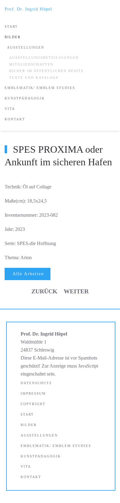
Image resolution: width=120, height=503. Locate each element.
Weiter (76, 291)
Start (11, 26)
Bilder (13, 37)
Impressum (33, 393)
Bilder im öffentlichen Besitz (46, 71)
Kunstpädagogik (25, 98)
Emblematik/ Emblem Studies (40, 88)
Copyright (33, 404)
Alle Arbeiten (28, 274)
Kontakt (15, 119)
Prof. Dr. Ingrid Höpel (28, 9)
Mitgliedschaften (31, 64)
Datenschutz (36, 383)
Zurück (44, 291)
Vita (10, 109)
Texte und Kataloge (34, 77)
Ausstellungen (25, 47)
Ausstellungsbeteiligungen (44, 57)
